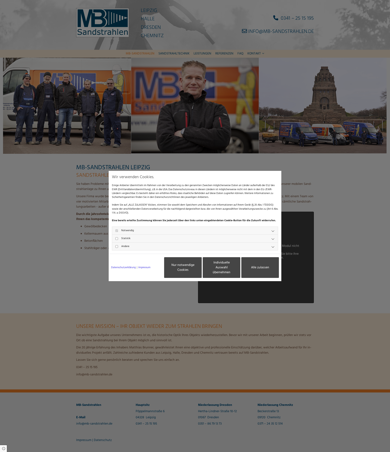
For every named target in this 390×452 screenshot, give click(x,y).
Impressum (144, 267)
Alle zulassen (260, 267)
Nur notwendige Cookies (182, 267)
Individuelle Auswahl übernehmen (221, 267)
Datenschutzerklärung (123, 267)
